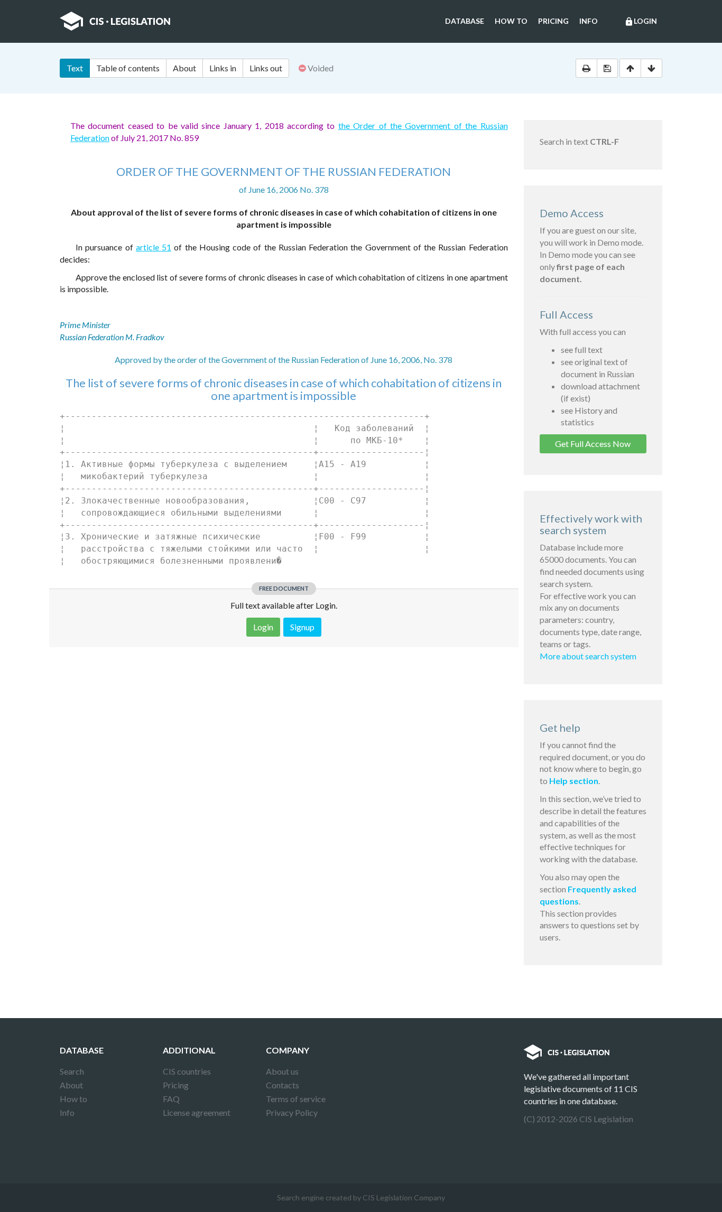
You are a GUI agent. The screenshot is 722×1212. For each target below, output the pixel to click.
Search (72, 1071)
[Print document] (586, 68)
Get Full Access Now (593, 444)
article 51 (153, 247)
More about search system (588, 656)
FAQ (171, 1099)
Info (588, 20)
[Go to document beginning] (630, 68)
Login (640, 21)
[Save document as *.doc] (607, 68)
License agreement (196, 1112)
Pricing (553, 20)
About (184, 68)
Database (464, 20)
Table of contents (128, 68)
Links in (222, 68)
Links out (265, 68)
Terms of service (296, 1099)
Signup (302, 627)
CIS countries (187, 1071)
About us (282, 1071)
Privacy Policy (292, 1112)
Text (75, 68)
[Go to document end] (651, 68)
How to (511, 20)
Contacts (282, 1085)
